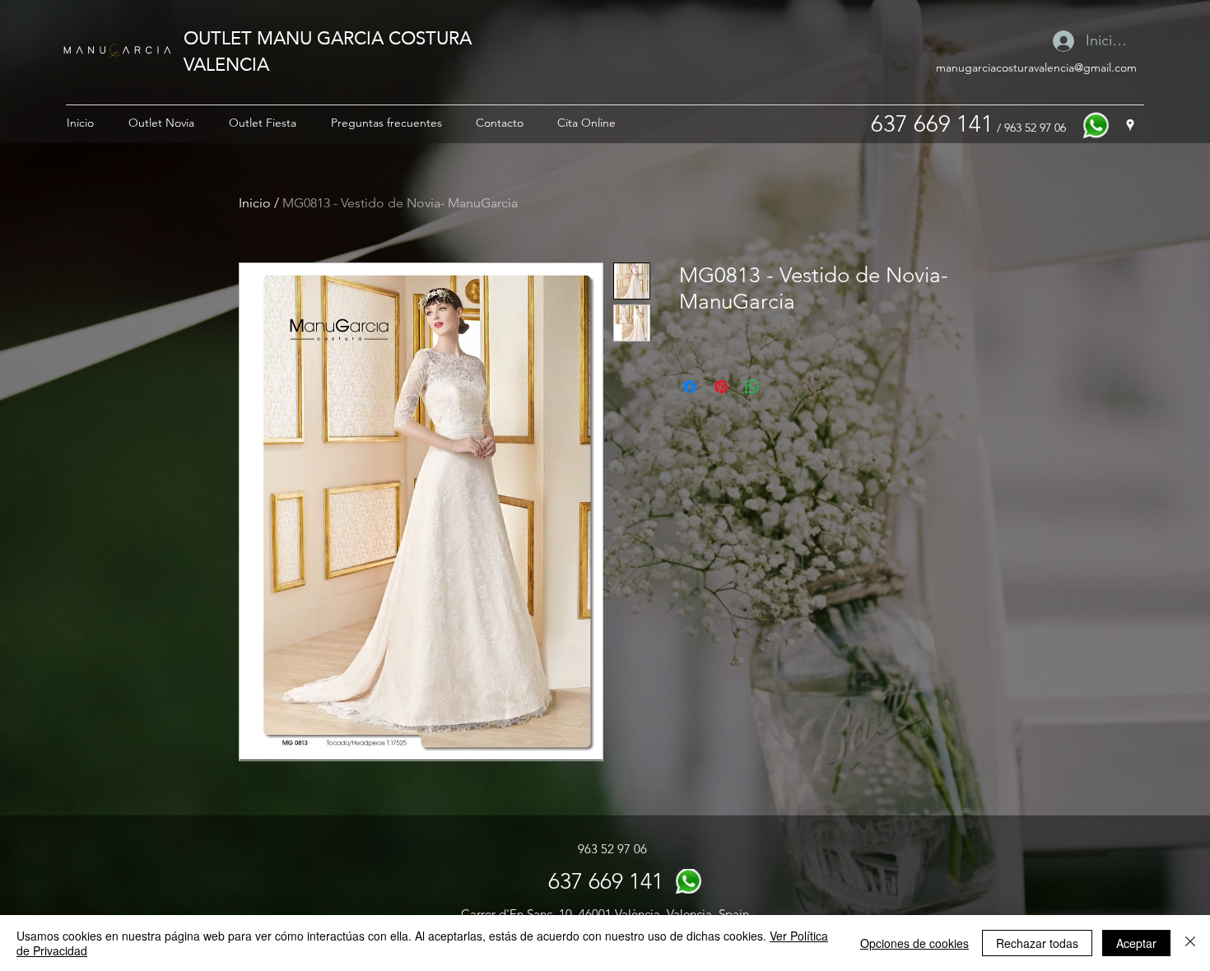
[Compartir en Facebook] (690, 387)
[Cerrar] (1190, 943)
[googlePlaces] (1130, 125)
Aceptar (1136, 943)
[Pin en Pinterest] (721, 387)
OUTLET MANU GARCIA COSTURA (328, 37)
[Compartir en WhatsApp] (752, 387)
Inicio (255, 203)
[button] (161, 122)
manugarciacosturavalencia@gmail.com (1036, 67)
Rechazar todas (1037, 943)
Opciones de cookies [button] (914, 943)
